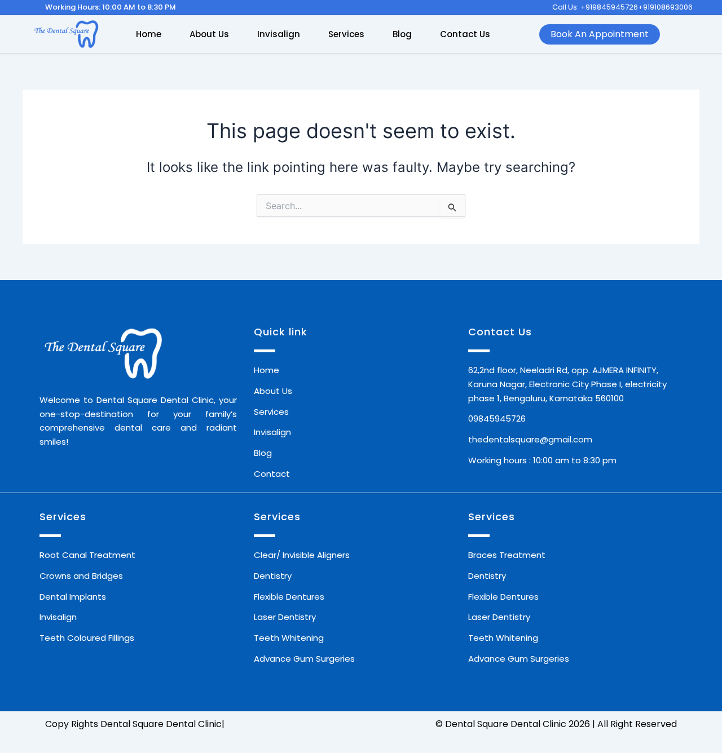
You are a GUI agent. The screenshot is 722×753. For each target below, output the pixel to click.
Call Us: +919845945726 (595, 7)
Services (346, 34)
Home (148, 34)
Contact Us (465, 34)
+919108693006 (665, 7)
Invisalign (278, 34)
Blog (402, 34)
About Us (209, 34)
